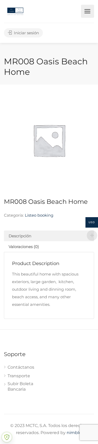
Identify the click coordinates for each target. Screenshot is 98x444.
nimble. (74, 432)
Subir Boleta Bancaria (20, 386)
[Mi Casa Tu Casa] (15, 10)
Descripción (20, 235)
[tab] (49, 236)
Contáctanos (21, 367)
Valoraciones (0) (24, 246)
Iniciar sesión (26, 32)
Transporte (19, 375)
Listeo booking (39, 215)
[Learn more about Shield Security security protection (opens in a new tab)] (7, 437)
